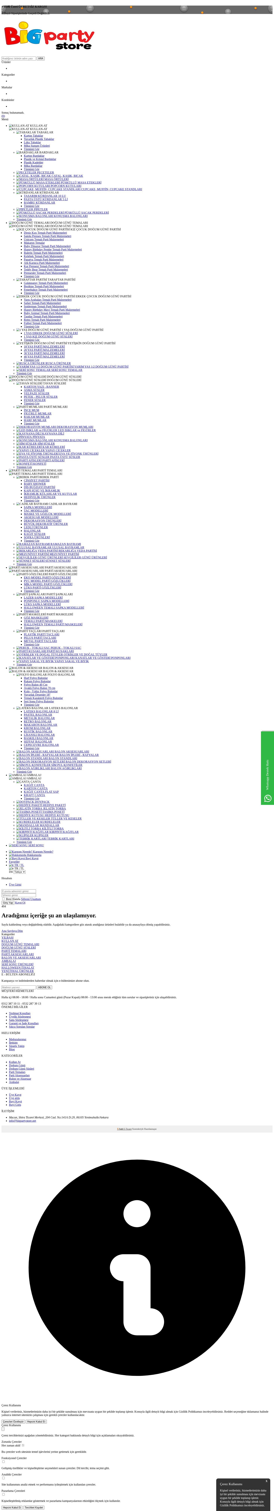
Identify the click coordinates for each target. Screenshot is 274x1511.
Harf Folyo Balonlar (36, 678)
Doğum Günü (17, 1065)
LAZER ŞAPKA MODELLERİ (43, 597)
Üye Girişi (15, 884)
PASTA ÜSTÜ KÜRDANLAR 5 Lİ (46, 199)
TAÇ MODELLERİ (36, 510)
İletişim (13, 1042)
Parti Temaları (17, 1072)
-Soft (120, 1129)
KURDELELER (50, 821)
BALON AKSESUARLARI (71, 751)
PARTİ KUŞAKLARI (60, 651)
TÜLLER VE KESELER (66, 818)
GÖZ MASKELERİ (36, 617)
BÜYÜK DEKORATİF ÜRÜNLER (46, 524)
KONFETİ (39, 463)
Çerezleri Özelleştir (13, 1421)
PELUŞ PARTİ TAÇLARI (40, 637)
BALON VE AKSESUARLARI (21, 957)
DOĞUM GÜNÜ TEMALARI (20, 944)
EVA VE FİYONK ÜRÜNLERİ (78, 453)
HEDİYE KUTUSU (56, 815)
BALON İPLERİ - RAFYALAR (79, 755)
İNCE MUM (31, 410)
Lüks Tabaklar (32, 142)
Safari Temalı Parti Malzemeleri (42, 303)
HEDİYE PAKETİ (54, 805)
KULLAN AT (9, 940)
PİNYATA (38, 437)
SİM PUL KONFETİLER (66, 765)
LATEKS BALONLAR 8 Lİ (41, 711)
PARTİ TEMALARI (13, 951)
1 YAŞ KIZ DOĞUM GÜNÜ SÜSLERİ (48, 336)
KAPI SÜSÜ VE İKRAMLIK (42, 490)
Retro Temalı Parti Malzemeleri (42, 319)
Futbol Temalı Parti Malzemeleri (43, 323)
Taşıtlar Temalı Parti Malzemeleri (43, 316)
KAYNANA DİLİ (52, 433)
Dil (11, 871)
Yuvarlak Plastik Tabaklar (39, 139)
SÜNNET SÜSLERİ (57, 560)
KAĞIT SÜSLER (34, 534)
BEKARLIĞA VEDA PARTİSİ (77, 550)
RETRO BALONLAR (37, 721)
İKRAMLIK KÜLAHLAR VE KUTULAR (50, 493)
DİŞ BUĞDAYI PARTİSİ (39, 487)
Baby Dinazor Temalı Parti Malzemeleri (47, 246)
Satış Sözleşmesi (18, 1020)
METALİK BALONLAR (39, 718)
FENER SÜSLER (35, 400)
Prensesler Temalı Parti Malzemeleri (45, 272)
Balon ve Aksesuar (20, 1078)
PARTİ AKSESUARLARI (17, 954)
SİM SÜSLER (46, 443)
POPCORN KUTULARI (65, 185)
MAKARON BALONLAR (40, 724)
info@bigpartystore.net (22, 1120)
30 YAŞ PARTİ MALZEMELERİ (44, 353)
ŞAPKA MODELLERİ (38, 507)
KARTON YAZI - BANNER (41, 386)
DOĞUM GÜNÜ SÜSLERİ (18, 947)
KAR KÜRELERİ (53, 447)
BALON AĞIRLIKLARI (66, 768)
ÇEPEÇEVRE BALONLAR (41, 744)
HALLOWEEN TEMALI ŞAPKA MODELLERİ (54, 607)
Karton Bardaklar (34, 155)
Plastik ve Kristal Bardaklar (40, 159)
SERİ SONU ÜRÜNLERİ (17, 964)
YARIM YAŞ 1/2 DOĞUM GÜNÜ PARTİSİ (101, 366)
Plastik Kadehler (33, 162)
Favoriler (14, 861)
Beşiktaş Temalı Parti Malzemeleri (44, 286)
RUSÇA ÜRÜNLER (58, 363)
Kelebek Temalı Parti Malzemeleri (44, 256)
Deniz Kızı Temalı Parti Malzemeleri (45, 232)
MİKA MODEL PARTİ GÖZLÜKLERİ (48, 584)
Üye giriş (14, 1098)
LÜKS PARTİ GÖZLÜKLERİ (42, 587)
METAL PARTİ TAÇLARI (40, 641)
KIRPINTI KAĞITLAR (64, 832)
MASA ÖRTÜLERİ (56, 179)
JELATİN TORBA (54, 808)
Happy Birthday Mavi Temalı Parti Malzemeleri (52, 309)
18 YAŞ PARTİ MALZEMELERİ (44, 346)
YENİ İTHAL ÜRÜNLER (17, 971)
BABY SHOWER (35, 483)
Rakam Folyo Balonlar (37, 681)
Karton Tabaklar (33, 135)
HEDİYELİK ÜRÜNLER (40, 497)
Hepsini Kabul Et (36, 1421)
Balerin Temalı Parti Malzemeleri (43, 252)
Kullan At (15, 1062)
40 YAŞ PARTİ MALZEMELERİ (44, 356)
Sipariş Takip (16, 1046)
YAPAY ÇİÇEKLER (58, 450)
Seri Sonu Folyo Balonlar (39, 701)
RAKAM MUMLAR (37, 416)
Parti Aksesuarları (19, 1075)
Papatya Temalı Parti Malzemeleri (43, 259)
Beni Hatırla (13, 899)
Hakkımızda (33, 855)
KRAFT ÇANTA (34, 795)
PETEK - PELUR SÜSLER (41, 396)
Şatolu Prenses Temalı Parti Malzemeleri (47, 236)
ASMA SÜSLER (34, 390)
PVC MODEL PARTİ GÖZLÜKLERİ (47, 580)
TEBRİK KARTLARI (60, 838)
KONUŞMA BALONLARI (70, 216)
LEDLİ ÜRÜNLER (36, 527)
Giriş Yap (8, 902)
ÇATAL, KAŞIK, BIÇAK (67, 175)
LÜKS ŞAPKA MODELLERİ (42, 604)
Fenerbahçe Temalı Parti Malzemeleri (46, 289)
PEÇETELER (45, 172)
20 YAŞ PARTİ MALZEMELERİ (44, 349)
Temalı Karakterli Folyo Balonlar (43, 698)
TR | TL (19, 865)
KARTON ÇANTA (36, 788)
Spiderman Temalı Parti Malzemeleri (45, 306)
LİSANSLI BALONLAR (39, 734)
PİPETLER (40, 209)
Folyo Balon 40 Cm (35, 684)
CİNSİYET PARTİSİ (36, 480)
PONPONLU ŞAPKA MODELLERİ (46, 601)
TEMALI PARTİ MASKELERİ (43, 621)
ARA (40, 58)
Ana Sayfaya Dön (12, 930)
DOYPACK (42, 801)
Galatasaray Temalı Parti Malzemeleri (46, 283)
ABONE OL (44, 987)
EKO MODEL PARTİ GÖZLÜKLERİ (47, 577)
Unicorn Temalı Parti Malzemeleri (44, 239)
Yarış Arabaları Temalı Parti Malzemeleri (48, 299)
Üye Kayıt (15, 1094)
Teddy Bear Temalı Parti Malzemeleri (46, 269)
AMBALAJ (8, 961)
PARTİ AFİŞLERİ (53, 460)
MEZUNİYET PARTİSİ (64, 554)
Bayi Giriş (15, 1104)
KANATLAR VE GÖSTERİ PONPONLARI (102, 657)
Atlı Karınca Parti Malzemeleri (42, 262)
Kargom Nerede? (42, 851)
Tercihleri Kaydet (34, 1507)
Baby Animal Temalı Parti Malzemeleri (47, 313)
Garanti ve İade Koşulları (24, 1023)
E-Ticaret (128, 1129)
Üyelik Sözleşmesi (20, 1016)
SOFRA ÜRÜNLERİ (37, 537)
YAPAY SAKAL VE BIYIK (71, 661)
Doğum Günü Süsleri (21, 1068)
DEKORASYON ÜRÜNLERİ (42, 520)
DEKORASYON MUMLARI (74, 426)
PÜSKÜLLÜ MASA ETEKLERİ (80, 182)
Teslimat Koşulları (19, 1013)
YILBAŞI (7, 937)
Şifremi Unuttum (31, 899)
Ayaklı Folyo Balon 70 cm (39, 688)
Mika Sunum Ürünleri (37, 145)
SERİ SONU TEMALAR (66, 370)
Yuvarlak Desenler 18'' (37, 694)
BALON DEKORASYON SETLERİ (88, 761)
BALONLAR (32, 530)
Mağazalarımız (17, 1039)
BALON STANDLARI (62, 758)
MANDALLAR (49, 825)
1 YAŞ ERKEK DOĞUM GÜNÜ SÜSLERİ (51, 333)
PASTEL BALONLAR (38, 714)
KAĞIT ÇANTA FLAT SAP (41, 791)
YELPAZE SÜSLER (36, 393)
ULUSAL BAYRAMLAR (67, 547)
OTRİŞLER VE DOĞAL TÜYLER (85, 654)
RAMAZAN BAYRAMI (65, 544)
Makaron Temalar (34, 242)
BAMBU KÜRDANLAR (39, 202)
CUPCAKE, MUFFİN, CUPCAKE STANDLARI (111, 189)
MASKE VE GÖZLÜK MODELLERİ (47, 514)
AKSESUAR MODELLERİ (41, 517)
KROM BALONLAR (37, 728)
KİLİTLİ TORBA (52, 828)
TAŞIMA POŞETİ (53, 811)
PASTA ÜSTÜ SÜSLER (64, 457)
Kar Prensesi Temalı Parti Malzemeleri (46, 266)
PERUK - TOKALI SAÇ (65, 647)
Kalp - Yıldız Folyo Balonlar (41, 691)
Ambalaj (14, 1082)
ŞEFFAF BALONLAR (38, 741)
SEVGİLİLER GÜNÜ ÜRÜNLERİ (85, 557)
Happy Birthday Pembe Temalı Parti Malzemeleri (53, 249)
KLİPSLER (41, 835)
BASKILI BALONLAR (38, 738)
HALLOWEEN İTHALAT (17, 967)
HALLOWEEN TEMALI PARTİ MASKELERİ (53, 624)
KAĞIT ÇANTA (34, 785)
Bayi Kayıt (31, 858)
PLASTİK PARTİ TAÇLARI (41, 634)
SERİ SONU (36, 845)
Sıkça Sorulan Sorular (22, 1026)
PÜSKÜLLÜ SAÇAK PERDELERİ (86, 212)
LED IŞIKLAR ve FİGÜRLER (76, 430)
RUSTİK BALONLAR (38, 731)
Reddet (228, 1411)
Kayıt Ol (20, 902)
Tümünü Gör (31, 149)
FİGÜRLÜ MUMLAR (37, 413)
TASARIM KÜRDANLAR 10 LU (45, 195)
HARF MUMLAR (35, 420)
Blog (12, 1049)
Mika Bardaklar (33, 165)
